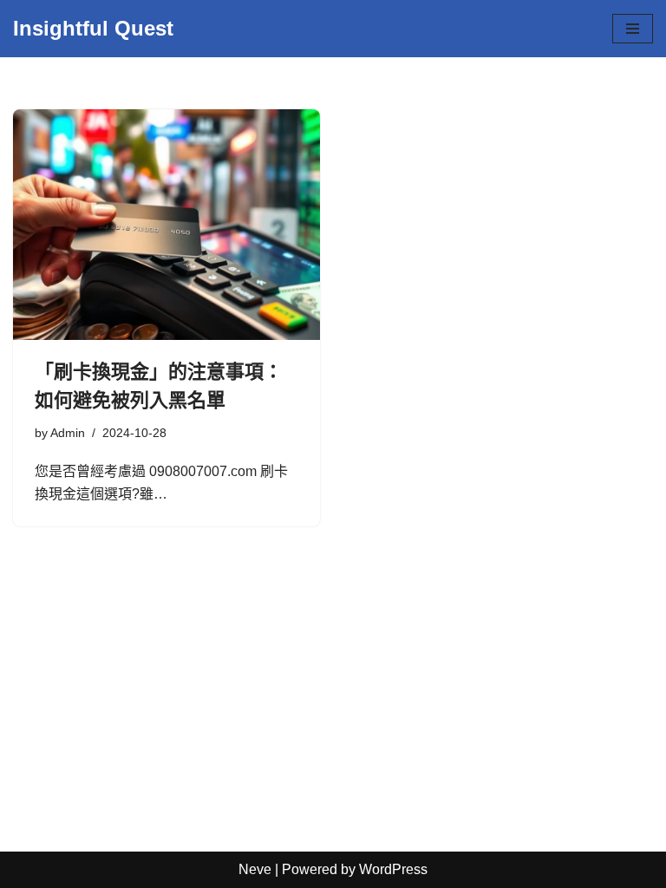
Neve (254, 869)
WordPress (393, 869)
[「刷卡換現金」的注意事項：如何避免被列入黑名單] (166, 224)
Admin (67, 433)
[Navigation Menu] (632, 28)
